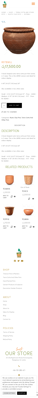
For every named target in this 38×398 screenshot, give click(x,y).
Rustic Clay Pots (14, 14)
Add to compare (10, 112)
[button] (33, 3)
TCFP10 (6, 219)
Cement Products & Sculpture (12, 284)
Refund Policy (7, 339)
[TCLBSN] (29, 210)
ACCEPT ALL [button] (22, 393)
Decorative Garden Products (12, 288)
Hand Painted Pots (9, 281)
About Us (6, 308)
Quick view (14, 196)
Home (4, 12)
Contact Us (6, 319)
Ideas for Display (8, 312)
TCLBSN (25, 219)
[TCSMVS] (10, 180)
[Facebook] (15, 261)
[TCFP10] (10, 210)
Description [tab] (19, 125)
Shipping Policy (8, 336)
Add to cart (14, 105)
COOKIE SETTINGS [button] (9, 393)
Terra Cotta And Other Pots (12, 277)
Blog (4, 315)
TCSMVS (6, 189)
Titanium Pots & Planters (11, 274)
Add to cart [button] (6, 196)
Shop (11, 12)
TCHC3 (25, 191)
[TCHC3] (29, 180)
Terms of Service (8, 332)
